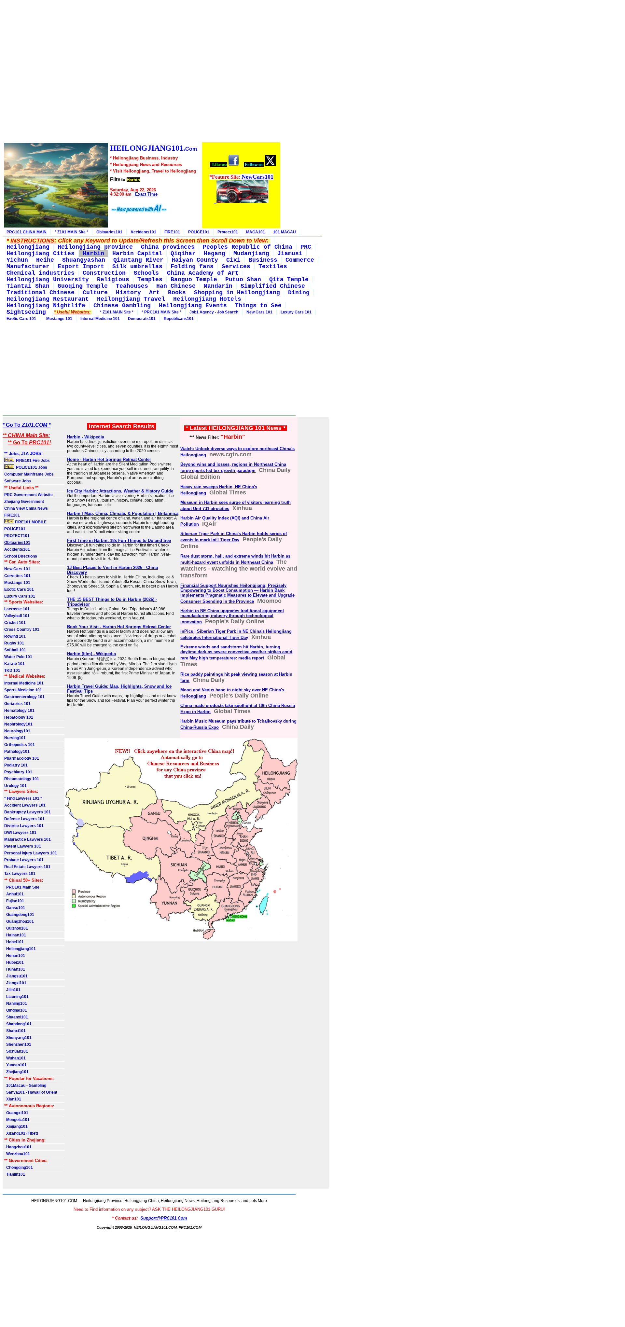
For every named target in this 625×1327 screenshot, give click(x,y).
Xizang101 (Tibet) (21, 1133)
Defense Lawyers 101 (24, 819)
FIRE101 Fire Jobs (32, 460)
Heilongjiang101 (20, 949)
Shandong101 (18, 1024)
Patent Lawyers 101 (22, 846)
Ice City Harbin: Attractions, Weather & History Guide (120, 491)
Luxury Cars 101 (296, 312)
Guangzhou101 (19, 921)
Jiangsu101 (16, 976)
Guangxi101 (16, 1113)
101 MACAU (284, 232)
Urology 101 (15, 785)
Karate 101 (14, 663)
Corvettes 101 (17, 576)
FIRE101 (172, 232)
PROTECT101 (17, 535)
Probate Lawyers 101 (24, 860)
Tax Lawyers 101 (19, 873)
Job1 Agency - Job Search (213, 312)
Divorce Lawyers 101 (24, 825)
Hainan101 (15, 935)
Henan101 (14, 955)
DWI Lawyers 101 (20, 832)
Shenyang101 (18, 1037)
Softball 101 (15, 650)
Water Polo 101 (18, 657)
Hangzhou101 (18, 1147)
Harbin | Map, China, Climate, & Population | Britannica (122, 513)
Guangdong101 (19, 914)
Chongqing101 (18, 1167)
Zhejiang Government (24, 501)
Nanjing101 (15, 1003)
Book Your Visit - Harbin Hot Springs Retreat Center (119, 626)
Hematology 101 (19, 710)
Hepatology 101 (18, 717)
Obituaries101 (109, 232)
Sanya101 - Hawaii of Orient (30, 1092)
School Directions (20, 556)
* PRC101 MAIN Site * (161, 312)
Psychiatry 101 (18, 772)
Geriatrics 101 (17, 703)
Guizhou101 (16, 928)
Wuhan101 (15, 1058)
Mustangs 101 (58, 318)
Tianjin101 (14, 1174)
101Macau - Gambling (25, 1085)
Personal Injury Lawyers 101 (30, 853)
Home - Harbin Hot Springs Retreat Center (109, 459)
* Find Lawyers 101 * (23, 798)
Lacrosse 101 (17, 609)
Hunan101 (14, 969)
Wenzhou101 (17, 1154)
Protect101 (227, 232)
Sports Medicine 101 (23, 690)
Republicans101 (179, 318)
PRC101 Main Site (21, 887)
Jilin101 (12, 990)
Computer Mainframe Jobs (29, 474)
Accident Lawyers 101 (25, 805)
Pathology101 (17, 751)
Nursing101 (15, 738)
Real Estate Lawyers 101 (27, 866)
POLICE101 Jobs (31, 467)
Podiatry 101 (16, 765)
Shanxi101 (15, 1031)
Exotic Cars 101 (21, 318)
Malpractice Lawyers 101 (27, 839)
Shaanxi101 (16, 1017)
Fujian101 (14, 901)
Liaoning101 (16, 996)
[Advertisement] (142, 72)
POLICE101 (198, 232)
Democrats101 (142, 318)
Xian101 (12, 1099)
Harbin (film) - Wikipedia (91, 653)
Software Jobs (18, 481)
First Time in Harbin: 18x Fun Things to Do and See (119, 540)
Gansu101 (14, 907)
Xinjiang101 (16, 1126)
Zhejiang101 (16, 1072)
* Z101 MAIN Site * (71, 232)
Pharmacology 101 (21, 758)
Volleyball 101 (17, 616)
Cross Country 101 (21, 629)
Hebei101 (14, 942)
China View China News (26, 508)
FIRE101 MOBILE (30, 522)
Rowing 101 (15, 636)
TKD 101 (12, 670)
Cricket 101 (15, 622)
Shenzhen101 (17, 1044)
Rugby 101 (14, 643)
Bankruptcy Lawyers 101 (27, 812)
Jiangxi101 (15, 983)
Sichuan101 (16, 1051)
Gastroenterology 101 (24, 697)
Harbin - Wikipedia (85, 437)
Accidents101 (143, 232)
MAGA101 (255, 232)
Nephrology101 (18, 724)
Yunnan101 (15, 1065)
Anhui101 (14, 894)
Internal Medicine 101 (100, 318)
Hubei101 (14, 962)
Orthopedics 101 (19, 744)
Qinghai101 (15, 1010)
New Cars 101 (259, 312)
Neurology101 (17, 731)
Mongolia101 (17, 1119)
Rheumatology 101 (21, 779)
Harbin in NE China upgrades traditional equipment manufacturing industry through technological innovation (232, 616)
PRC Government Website (28, 494)
